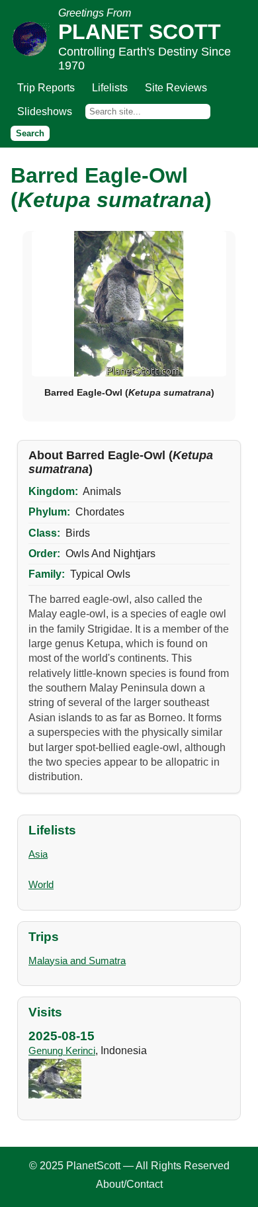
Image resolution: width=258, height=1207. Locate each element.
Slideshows (44, 111)
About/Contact (129, 1184)
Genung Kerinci (61, 1050)
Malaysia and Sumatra (77, 960)
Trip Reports (46, 87)
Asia (38, 854)
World (41, 884)
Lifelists (110, 87)
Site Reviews (176, 87)
